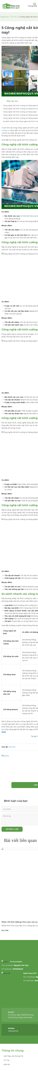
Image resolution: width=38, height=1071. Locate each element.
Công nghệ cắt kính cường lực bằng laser (20, 112)
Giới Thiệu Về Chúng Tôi (13, 1056)
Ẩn (16, 101)
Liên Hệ (7, 1064)
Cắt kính (12, 747)
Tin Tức (7, 1060)
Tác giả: (34, 736)
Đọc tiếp (5, 930)
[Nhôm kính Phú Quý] (11, 6)
